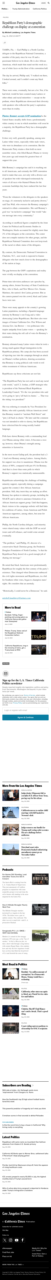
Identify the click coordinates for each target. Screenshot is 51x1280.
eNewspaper (7, 1248)
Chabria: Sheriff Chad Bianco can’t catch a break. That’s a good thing (34, 1012)
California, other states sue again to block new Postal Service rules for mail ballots (34, 994)
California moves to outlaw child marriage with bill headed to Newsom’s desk (34, 813)
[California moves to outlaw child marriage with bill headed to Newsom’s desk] (10, 812)
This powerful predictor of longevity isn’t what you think (24, 1109)
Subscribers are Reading (16, 1085)
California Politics (40, 9)
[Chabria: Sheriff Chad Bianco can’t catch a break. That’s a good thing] (10, 1010)
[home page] (25, 3)
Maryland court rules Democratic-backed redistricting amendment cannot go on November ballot (34, 851)
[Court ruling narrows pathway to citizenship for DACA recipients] (10, 1028)
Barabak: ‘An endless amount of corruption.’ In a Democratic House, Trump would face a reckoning (34, 976)
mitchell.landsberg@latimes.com (16, 598)
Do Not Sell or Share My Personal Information (27, 1274)
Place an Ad (7, 1256)
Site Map (5, 1230)
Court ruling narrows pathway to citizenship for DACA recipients (34, 1027)
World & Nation (26, 790)
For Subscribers (8, 1122)
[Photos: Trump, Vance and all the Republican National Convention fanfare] (38, 635)
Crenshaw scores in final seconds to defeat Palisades (23, 1116)
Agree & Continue (26, 717)
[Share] (4, 42)
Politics (4, 9)
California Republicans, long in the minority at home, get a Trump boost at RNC (16, 648)
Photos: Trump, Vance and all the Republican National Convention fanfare (16, 633)
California (25, 807)
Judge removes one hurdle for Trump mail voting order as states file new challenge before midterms (34, 831)
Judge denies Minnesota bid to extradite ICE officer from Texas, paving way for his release (34, 796)
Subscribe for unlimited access (12, 1227)
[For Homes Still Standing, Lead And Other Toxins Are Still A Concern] (40, 879)
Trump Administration (21, 9)
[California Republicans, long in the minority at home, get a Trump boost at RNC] (38, 650)
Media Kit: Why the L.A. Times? (39, 1249)
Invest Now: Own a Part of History (39, 1255)
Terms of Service (29, 695)
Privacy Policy (17, 703)
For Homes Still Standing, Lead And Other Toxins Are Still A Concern (14, 877)
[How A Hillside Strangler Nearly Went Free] (40, 909)
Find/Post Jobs (8, 1252)
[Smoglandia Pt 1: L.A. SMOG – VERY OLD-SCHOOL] (40, 935)
